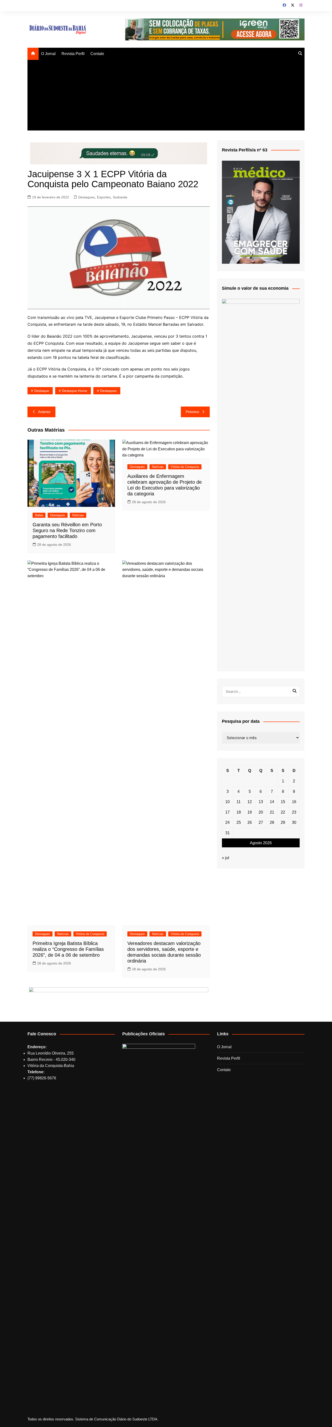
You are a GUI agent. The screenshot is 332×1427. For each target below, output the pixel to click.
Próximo (192, 412)
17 (227, 812)
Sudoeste (120, 197)
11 (238, 802)
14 (272, 802)
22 (283, 812)
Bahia (39, 515)
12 (249, 802)
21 (272, 812)
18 (238, 812)
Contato (97, 54)
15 (283, 802)
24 (227, 822)
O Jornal (48, 54)
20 (261, 812)
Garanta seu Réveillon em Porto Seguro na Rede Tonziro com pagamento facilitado (67, 530)
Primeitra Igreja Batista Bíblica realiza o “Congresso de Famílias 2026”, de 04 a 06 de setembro (68, 949)
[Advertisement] (166, 96)
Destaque (41, 391)
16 (294, 802)
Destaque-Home (74, 391)
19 (249, 812)
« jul (225, 858)
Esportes (104, 197)
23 (294, 812)
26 (249, 822)
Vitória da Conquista (185, 467)
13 (261, 802)
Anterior (44, 412)
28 (272, 822)
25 (238, 822)
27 (261, 822)
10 (227, 802)
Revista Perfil (73, 54)
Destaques (86, 197)
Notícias (78, 515)
